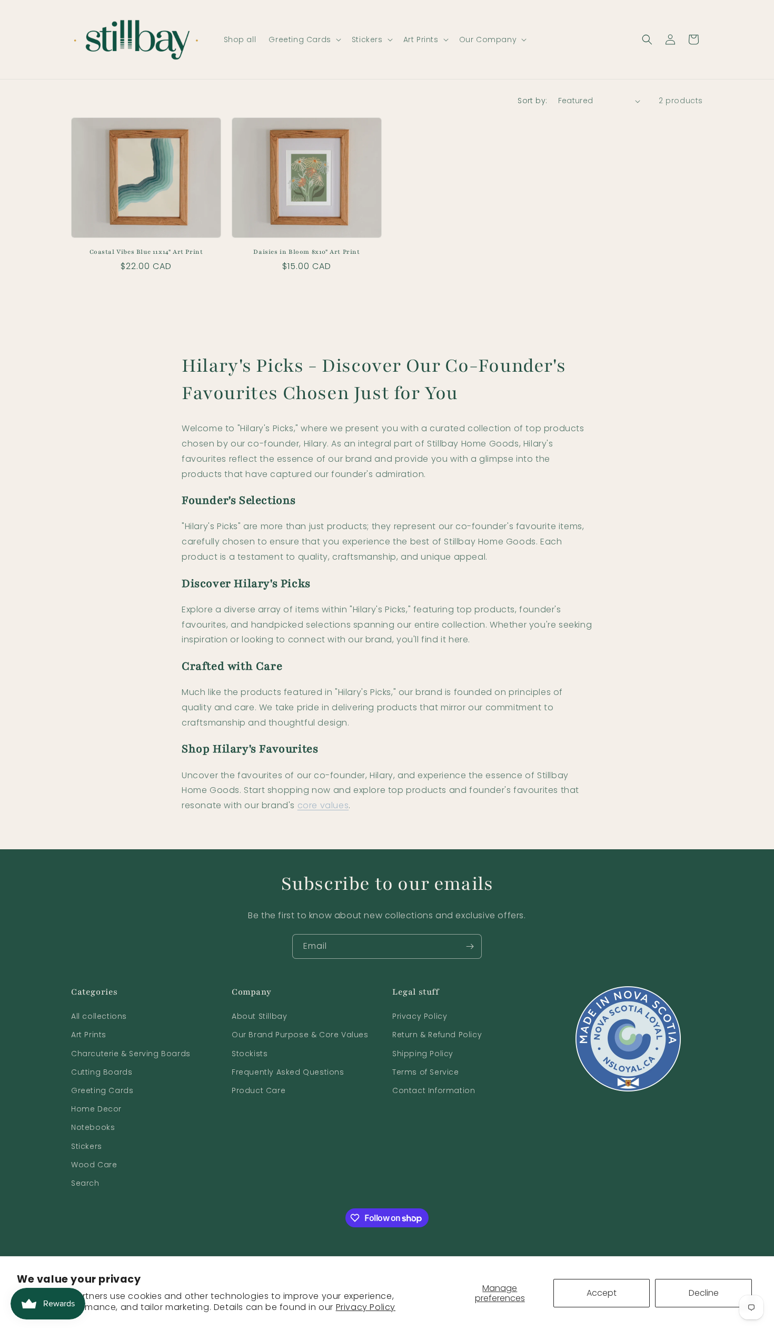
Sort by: (532, 100)
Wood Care (94, 1164)
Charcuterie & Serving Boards (131, 1053)
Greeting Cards (102, 1090)
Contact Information (433, 1090)
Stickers (86, 1145)
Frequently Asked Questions (288, 1072)
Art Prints (88, 1034)
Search (85, 1183)
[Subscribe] (469, 946)
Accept (602, 1293)
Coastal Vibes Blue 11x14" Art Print (146, 251)
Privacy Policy (365, 1307)
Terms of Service (425, 1072)
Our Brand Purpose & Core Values (300, 1034)
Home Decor (96, 1109)
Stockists (249, 1053)
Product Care (258, 1090)
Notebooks (93, 1127)
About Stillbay (259, 1016)
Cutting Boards (101, 1072)
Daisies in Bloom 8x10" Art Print (306, 251)
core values (323, 805)
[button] (303, 39)
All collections (99, 1016)
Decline (704, 1293)
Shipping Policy (422, 1053)
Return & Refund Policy (437, 1034)
